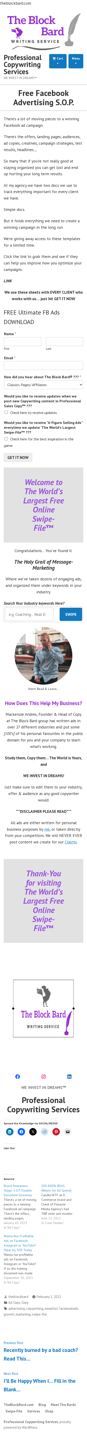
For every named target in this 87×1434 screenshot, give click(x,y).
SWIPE (71, 614)
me (47, 829)
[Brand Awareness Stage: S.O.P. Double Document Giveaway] (22, 1206)
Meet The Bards (63, 1404)
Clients (71, 842)
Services (33, 1411)
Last (48, 349)
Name (10, 333)
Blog (42, 1404)
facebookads (68, 1308)
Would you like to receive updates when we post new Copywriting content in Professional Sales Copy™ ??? (42, 401)
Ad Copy (14, 1302)
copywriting (34, 1308)
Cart (61, 61)
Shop (49, 1411)
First (6, 349)
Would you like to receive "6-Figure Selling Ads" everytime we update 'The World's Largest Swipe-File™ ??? (43, 427)
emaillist (51, 1308)
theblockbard (18, 1296)
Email (10, 358)
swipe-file (39, 1314)
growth (9, 1314)
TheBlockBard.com (19, 1404)
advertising (16, 1308)
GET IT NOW (18, 457)
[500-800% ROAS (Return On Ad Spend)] (60, 1204)
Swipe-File (14, 1411)
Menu (77, 61)
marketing (23, 1314)
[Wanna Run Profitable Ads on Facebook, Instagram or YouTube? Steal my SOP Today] (22, 1259)
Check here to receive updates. (34, 412)
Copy (25, 1302)
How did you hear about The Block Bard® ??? (42, 377)
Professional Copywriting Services (23, 64)
